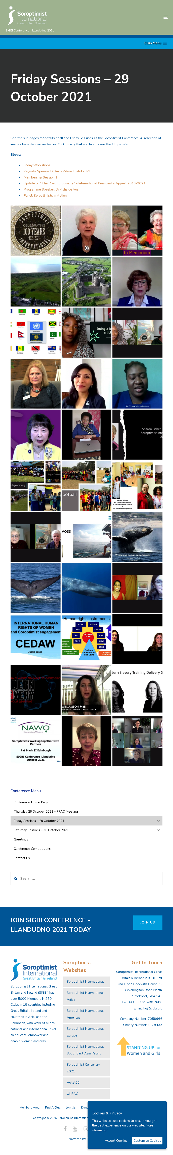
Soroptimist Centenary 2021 (83, 1068)
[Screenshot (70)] (87, 639)
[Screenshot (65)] (137, 537)
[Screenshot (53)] (36, 384)
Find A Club (53, 1108)
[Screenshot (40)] (36, 231)
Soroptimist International (85, 981)
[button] (155, 43)
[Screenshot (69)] (36, 639)
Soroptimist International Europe (85, 1032)
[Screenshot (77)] (137, 741)
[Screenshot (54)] (87, 384)
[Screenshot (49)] (137, 282)
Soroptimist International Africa (85, 996)
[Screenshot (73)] (87, 690)
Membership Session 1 (40, 177)
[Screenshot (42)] (137, 231)
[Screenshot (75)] (36, 741)
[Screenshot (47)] (36, 333)
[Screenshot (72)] (36, 690)
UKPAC (72, 1093)
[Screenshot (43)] (36, 282)
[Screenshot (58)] (137, 435)
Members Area (29, 1108)
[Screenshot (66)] (36, 588)
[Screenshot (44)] (87, 282)
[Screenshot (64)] (87, 537)
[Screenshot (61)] (137, 486)
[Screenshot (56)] (36, 435)
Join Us (71, 1108)
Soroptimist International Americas (85, 1014)
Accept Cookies (116, 1141)
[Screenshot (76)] (87, 741)
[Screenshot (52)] (137, 333)
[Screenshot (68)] (137, 588)
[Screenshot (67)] (87, 588)
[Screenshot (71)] (137, 639)
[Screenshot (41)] (87, 231)
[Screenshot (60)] (87, 486)
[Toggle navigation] (141, 17)
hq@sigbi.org (152, 1008)
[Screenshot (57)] (87, 435)
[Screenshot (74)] (137, 690)
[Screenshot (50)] (87, 333)
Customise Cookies (147, 1141)
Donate (86, 1108)
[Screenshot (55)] (137, 384)
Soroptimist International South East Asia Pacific (85, 1050)
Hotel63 (73, 1082)
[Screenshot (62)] (36, 537)
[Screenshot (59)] (36, 486)
